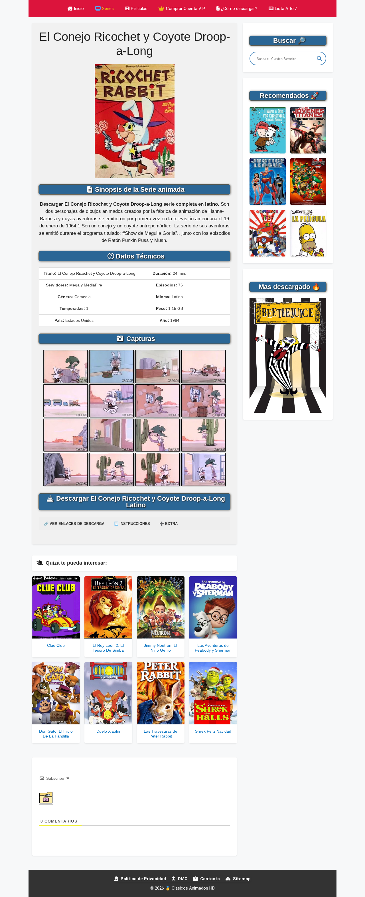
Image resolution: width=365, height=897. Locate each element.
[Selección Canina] (308, 181)
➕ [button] (168, 524)
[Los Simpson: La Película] (308, 233)
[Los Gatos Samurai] (267, 233)
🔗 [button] (74, 524)
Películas (139, 8)
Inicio (79, 8)
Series (108, 8)
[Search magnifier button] (319, 58)
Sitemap (241, 878)
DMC (182, 878)
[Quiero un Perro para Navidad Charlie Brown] (267, 130)
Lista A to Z (286, 8)
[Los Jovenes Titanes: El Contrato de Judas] (308, 130)
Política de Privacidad (142, 878)
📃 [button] (132, 524)
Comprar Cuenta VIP (185, 8)
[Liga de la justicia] (267, 181)
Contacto (209, 878)
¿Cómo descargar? (239, 8)
